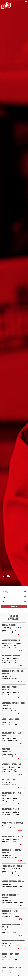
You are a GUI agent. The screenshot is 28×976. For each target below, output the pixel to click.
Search (14, 606)
